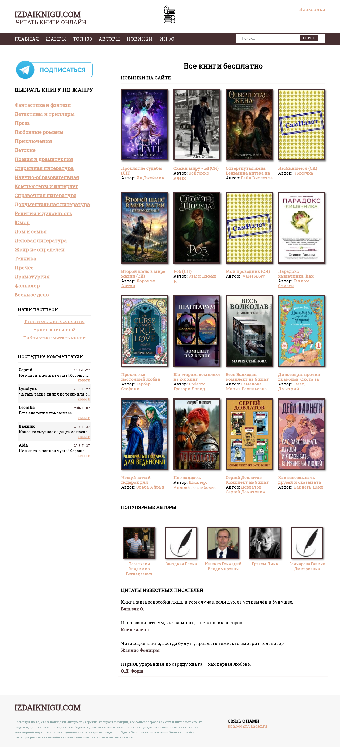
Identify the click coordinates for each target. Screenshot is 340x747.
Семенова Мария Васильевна (246, 386)
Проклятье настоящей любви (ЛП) (140, 379)
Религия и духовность (43, 213)
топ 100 (82, 39)
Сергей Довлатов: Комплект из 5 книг (247, 480)
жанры (55, 39)
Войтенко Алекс (191, 175)
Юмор (22, 222)
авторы (109, 39)
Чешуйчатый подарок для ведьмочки (136, 482)
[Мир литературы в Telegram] (54, 78)
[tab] (54, 105)
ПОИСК (309, 38)
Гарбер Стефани (136, 386)
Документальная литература (52, 204)
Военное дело (32, 294)
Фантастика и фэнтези (43, 105)
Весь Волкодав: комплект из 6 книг (247, 377)
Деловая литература (41, 240)
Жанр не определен (40, 249)
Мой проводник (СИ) (248, 271)
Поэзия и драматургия (44, 159)
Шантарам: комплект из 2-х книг (196, 377)
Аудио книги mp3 (54, 329)
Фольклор (27, 285)
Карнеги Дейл (308, 487)
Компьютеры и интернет (46, 186)
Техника (25, 258)
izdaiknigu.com (48, 14)
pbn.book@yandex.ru (247, 726)
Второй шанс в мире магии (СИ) (143, 274)
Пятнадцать (187, 477)
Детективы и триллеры (45, 114)
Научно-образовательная (47, 177)
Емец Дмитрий (291, 386)
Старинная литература (44, 168)
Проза (22, 123)
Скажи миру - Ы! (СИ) (196, 168)
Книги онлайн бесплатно (54, 321)
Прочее (24, 267)
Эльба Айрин (150, 487)
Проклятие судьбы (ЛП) (141, 170)
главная (27, 39)
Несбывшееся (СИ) (297, 168)
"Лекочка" (304, 173)
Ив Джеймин (150, 177)
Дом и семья (31, 231)
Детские (25, 150)
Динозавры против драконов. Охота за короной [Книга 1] (299, 379)
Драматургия (32, 276)
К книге (84, 380)
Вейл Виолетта (257, 177)
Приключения (33, 141)
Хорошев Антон (138, 283)
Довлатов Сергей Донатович (245, 489)
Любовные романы (39, 132)
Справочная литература (45, 195)
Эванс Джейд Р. (194, 278)
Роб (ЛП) (182, 271)
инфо (167, 39)
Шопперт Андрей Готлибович (195, 484)
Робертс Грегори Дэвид (189, 386)
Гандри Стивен (293, 283)
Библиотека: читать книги (54, 338)
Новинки (140, 39)
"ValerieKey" (253, 276)
